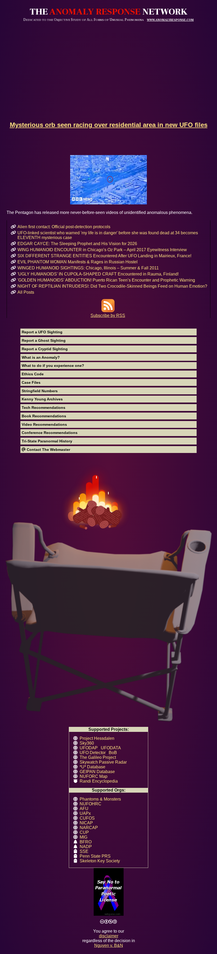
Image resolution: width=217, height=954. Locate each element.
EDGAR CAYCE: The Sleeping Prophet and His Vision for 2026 (77, 243)
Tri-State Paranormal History (47, 441)
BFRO (86, 842)
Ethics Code (33, 374)
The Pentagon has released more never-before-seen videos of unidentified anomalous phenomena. (99, 212)
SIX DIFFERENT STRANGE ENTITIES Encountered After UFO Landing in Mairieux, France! (104, 256)
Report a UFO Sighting (42, 332)
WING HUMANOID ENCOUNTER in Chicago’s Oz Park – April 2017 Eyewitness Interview (102, 249)
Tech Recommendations (43, 407)
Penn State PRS (95, 856)
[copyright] (108, 921)
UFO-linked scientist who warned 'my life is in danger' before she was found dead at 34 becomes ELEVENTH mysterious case (107, 235)
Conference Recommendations (50, 433)
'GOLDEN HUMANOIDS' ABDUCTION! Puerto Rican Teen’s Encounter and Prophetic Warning (106, 280)
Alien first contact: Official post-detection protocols (63, 227)
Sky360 (87, 743)
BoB (113, 752)
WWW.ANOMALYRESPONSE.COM (170, 20)
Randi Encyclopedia (99, 781)
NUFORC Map (93, 776)
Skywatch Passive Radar (103, 762)
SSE (84, 851)
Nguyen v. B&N (108, 945)
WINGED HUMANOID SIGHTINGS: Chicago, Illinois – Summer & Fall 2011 (88, 268)
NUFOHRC (90, 804)
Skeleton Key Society (100, 861)
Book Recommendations (44, 416)
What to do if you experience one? (53, 365)
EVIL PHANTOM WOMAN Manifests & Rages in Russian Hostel (77, 262)
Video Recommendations (44, 424)
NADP (86, 846)
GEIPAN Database (97, 771)
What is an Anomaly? (41, 357)
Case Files (31, 382)
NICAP (86, 823)
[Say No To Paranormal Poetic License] (108, 892)
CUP (84, 832)
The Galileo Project (98, 757)
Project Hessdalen (97, 738)
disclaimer (108, 936)
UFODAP (89, 748)
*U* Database (92, 767)
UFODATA (111, 748)
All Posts (25, 292)
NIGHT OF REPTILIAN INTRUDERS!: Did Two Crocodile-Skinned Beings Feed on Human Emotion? (112, 286)
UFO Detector (93, 752)
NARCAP (89, 827)
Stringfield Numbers (40, 391)
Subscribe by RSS (108, 315)
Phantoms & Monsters (100, 799)
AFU (84, 808)
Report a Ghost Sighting (44, 340)
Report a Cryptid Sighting (45, 349)
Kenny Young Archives (42, 399)
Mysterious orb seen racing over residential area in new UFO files (108, 124)
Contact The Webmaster (48, 449)
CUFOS (87, 818)
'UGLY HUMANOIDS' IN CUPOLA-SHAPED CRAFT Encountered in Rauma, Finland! (98, 274)
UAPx (85, 813)
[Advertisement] (108, 62)
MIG (83, 837)
